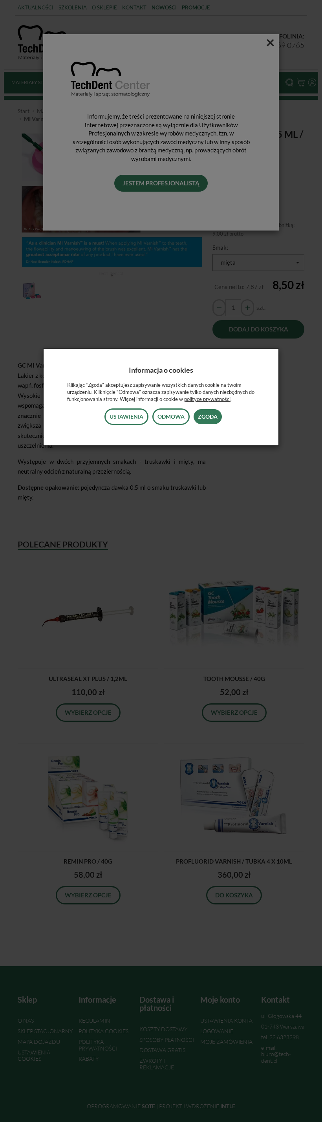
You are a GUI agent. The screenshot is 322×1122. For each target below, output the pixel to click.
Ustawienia (126, 416)
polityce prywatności (207, 399)
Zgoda (208, 416)
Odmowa (171, 416)
